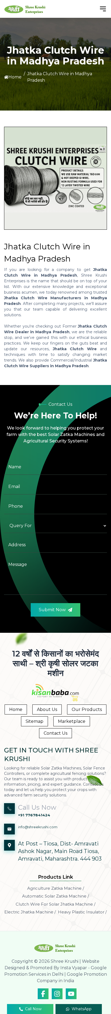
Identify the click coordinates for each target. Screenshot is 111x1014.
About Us (47, 709)
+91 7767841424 (34, 815)
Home (15, 77)
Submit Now (52, 609)
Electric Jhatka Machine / (30, 912)
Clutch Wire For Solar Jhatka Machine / (55, 904)
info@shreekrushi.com (37, 827)
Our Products (87, 709)
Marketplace (71, 721)
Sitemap (34, 721)
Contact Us (55, 733)
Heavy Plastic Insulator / (82, 912)
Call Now (33, 1008)
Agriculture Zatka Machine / (55, 888)
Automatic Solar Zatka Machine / (55, 896)
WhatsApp (82, 1008)
